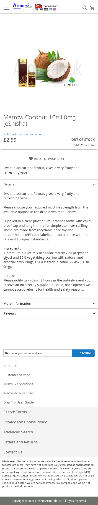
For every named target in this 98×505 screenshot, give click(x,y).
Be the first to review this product (23, 134)
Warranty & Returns (18, 393)
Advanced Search (18, 432)
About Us (10, 366)
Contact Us (12, 452)
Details (8, 184)
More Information (17, 303)
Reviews (9, 313)
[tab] (49, 184)
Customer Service (16, 375)
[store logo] (35, 6)
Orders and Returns (20, 442)
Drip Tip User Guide (18, 402)
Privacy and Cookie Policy (25, 421)
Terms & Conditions (18, 384)
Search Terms (15, 411)
